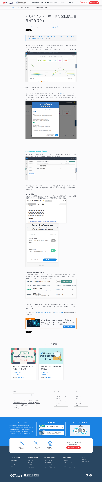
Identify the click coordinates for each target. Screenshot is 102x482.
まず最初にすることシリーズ (20, 402)
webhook (37, 400)
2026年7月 (78, 398)
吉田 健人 (44, 374)
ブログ (18, 7)
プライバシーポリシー (87, 461)
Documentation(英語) (43, 312)
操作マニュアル (58, 312)
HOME (13, 7)
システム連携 (48, 466)
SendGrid (41, 27)
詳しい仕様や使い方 (49, 458)
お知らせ (58, 398)
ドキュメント (63, 2)
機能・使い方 (54, 27)
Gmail (30, 400)
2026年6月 (78, 401)
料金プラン (30, 460)
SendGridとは (34, 2)
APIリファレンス (48, 464)
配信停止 (16, 407)
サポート (71, 2)
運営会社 (84, 458)
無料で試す (93, 2)
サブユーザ (31, 402)
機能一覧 (30, 462)
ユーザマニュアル (49, 462)
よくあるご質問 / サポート (50, 468)
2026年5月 (78, 403)
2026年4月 (78, 405)
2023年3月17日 (44, 372)
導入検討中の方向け (33, 458)
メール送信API (14, 464)
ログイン (83, 2)
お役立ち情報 (53, 2)
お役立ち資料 (31, 468)
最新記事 (66, 460)
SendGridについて (15, 458)
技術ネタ (66, 466)
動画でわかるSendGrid (16, 466)
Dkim (37, 402)
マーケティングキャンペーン (20, 400)
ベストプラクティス (61, 401)
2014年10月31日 (30, 27)
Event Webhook (18, 405)
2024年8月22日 (17, 372)
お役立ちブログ (67, 458)
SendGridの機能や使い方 (69, 468)
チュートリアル (48, 460)
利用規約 (84, 459)
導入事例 (47, 2)
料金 (42, 2)
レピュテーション (33, 405)
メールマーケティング (15, 462)
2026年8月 (78, 396)
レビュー (30, 466)
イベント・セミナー (61, 396)
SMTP (25, 405)
